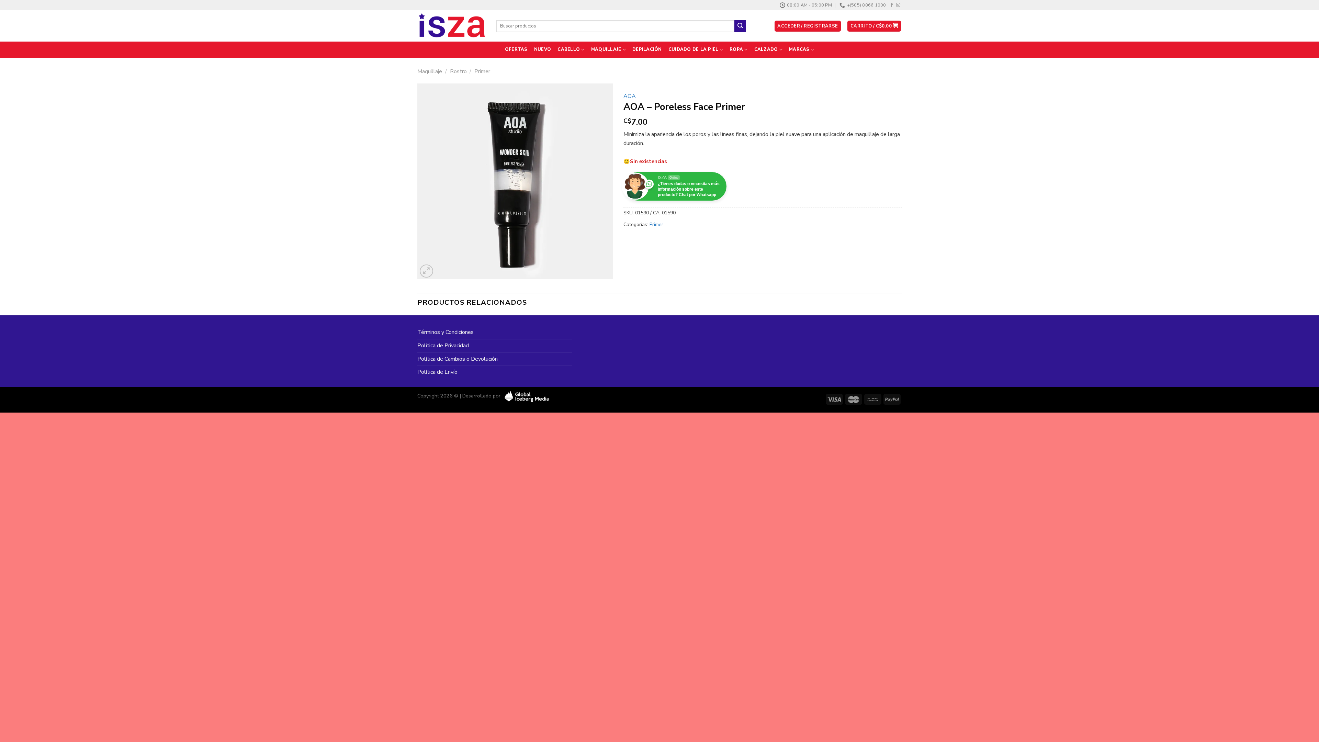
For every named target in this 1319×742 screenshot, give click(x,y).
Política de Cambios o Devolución (457, 359)
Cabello (568, 49)
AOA (629, 96)
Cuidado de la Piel (693, 49)
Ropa (736, 49)
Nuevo (542, 49)
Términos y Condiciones (445, 332)
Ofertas (516, 49)
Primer (482, 71)
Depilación (647, 49)
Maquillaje (606, 49)
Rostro (458, 71)
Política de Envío (437, 372)
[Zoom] (426, 271)
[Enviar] (740, 26)
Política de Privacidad (443, 345)
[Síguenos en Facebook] (892, 5)
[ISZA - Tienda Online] (451, 26)
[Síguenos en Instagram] (898, 5)
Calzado (766, 49)
